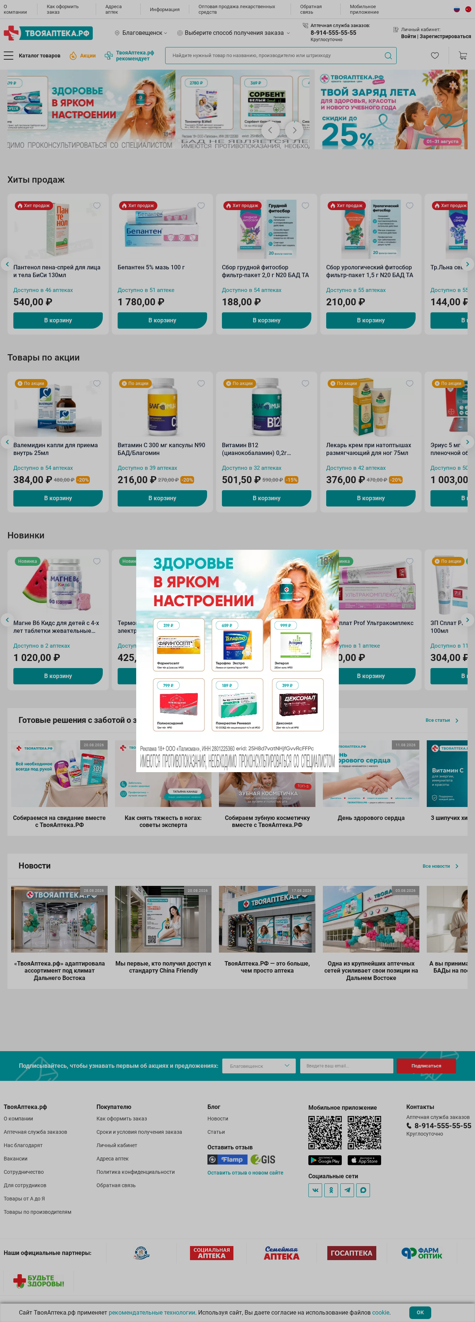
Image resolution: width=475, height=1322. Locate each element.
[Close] (330, 558)
